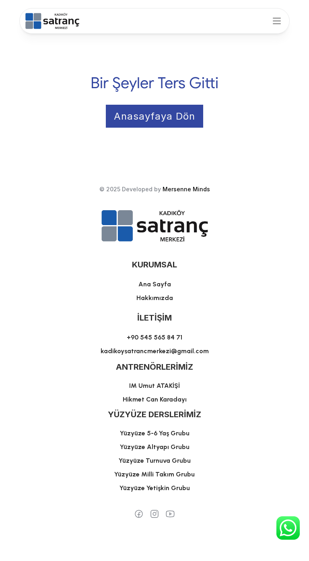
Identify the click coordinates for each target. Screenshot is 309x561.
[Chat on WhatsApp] (288, 528)
